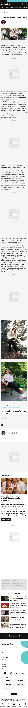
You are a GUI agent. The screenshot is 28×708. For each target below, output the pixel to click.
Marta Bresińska (7, 404)
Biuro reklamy (5, 652)
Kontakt (4, 659)
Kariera (4, 655)
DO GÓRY (13, 693)
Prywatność (4, 666)
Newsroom (4, 664)
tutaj (7, 588)
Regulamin (4, 668)
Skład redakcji (5, 657)
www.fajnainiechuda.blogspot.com (11, 408)
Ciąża (6, 7)
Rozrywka (4, 661)
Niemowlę (11, 7)
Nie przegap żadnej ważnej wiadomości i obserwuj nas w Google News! (15, 411)
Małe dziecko (18, 7)
